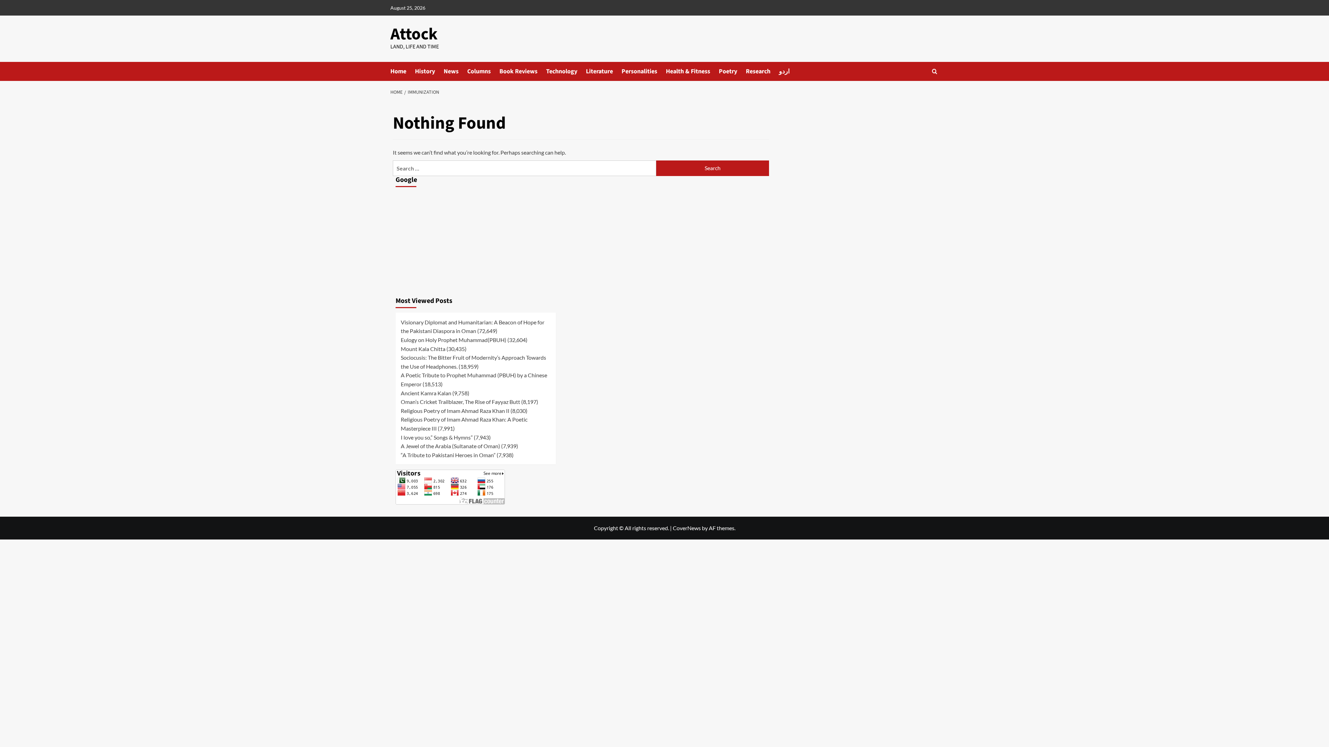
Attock (413, 34)
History (425, 71)
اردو (784, 71)
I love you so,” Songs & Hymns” (437, 437)
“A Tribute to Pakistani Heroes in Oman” (448, 455)
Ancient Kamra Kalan (426, 393)
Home (398, 71)
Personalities (639, 71)
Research (758, 71)
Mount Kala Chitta (423, 348)
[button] (934, 71)
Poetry (728, 71)
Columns (479, 71)
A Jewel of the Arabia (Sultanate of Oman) (450, 446)
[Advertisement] (476, 240)
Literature (599, 71)
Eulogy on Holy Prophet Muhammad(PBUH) (453, 339)
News (451, 71)
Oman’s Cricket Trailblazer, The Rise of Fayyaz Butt (460, 401)
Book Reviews (518, 71)
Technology (561, 71)
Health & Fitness (688, 71)
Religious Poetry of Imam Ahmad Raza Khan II (455, 410)
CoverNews (687, 528)
